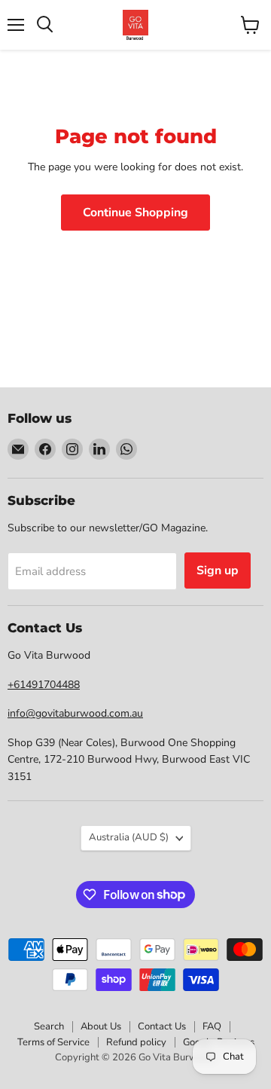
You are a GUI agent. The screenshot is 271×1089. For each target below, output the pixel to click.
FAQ (211, 1026)
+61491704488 (44, 685)
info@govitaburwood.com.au (75, 713)
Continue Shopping (135, 212)
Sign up (217, 570)
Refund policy (136, 1042)
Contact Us (162, 1026)
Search (49, 1026)
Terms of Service (53, 1042)
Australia (129, 837)
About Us (101, 1026)
